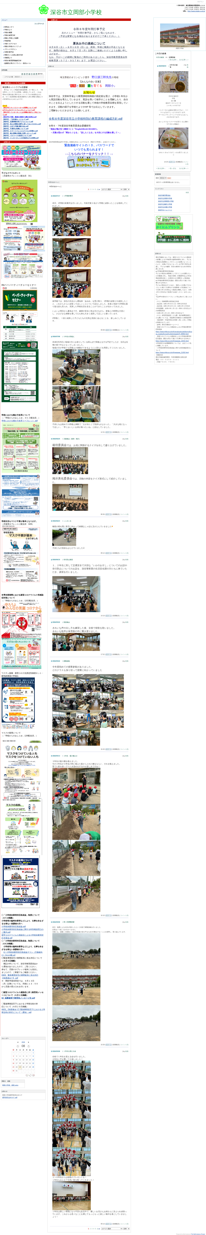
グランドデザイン (10, 49)
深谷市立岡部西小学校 (166, 201)
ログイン (200, 2)
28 (20, 1053)
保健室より (8, 58)
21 (30, 1063)
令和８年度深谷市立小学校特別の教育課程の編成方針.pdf (85, 118)
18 (20, 1063)
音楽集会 (67, 622)
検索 (187, 192)
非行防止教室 (68, 560)
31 (30, 1053)
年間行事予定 (9, 52)
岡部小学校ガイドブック (12, 46)
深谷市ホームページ (165, 210)
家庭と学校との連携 (11, 38)
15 (33, 1060)
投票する (108, 330)
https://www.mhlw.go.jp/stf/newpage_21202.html (172, 352)
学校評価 (7, 41)
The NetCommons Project (198, 1234)
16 (13, 1063)
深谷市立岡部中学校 (165, 198)
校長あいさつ (9, 27)
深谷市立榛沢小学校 (165, 204)
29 (23, 1053)
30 (27, 1053)
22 (33, 1063)
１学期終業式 (68, 196)
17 (16, 1063)
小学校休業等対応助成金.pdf (14, 926)
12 (23, 1060)
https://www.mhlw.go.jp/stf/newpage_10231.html (172, 341)
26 (13, 1053)
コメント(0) (124, 330)
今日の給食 (160, 57)
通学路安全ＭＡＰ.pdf (9, 1097)
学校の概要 (8, 32)
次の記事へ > (183, 60)
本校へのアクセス (10, 44)
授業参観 (67, 661)
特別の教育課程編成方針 (12, 60)
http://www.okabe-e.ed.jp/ (196, 11)
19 (23, 1063)
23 (13, 1067)
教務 (126, 196)
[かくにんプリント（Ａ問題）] (169, 229)
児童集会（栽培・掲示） (72, 439)
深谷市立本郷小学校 (165, 207)
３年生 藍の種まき (70, 756)
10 (16, 1060)
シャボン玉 (67, 521)
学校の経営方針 (9, 35)
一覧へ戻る (172, 168)
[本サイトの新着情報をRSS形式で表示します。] (169, 178)
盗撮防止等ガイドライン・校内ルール (17, 63)
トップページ (39, 24)
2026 (23, 1042)
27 (16, 1053)
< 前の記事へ (172, 60)
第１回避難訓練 (69, 922)
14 (30, 1060)
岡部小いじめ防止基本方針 (13, 55)
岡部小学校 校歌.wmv (10, 1085)
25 (20, 1067)
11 (20, 1060)
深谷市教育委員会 (164, 195)
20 (27, 1063)
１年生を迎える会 (70, 1051)
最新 (157, 178)
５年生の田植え (69, 336)
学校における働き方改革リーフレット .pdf (20, 421)
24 (16, 1067)
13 (27, 1060)
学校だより (8, 30)
